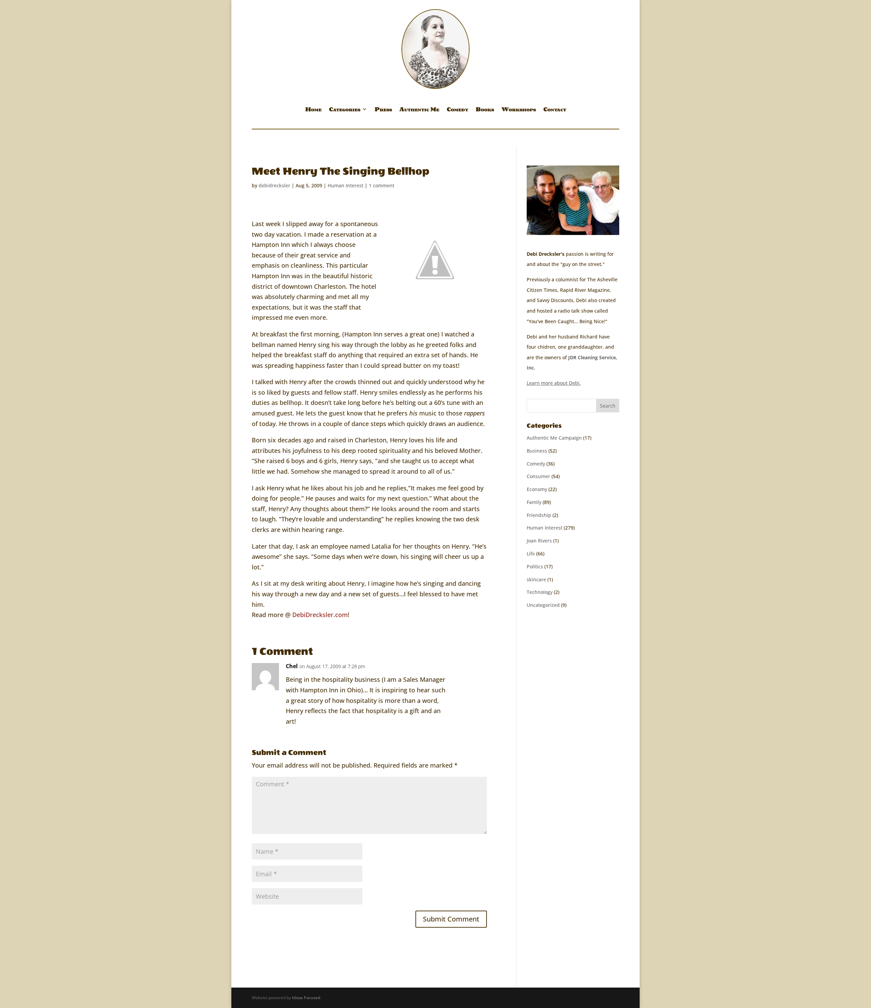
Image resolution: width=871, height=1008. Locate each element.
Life (531, 553)
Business (537, 450)
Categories (344, 110)
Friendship (539, 515)
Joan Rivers (539, 540)
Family (534, 502)
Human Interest (345, 185)
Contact (554, 110)
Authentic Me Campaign (554, 438)
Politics (535, 566)
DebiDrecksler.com (320, 615)
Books (485, 110)
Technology (540, 592)
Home (313, 110)
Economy (537, 489)
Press (383, 110)
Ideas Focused (306, 998)
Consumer (538, 476)
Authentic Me (419, 110)
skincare (536, 579)
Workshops (519, 110)
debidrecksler (274, 185)
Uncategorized (543, 605)
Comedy (457, 110)
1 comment (381, 185)
